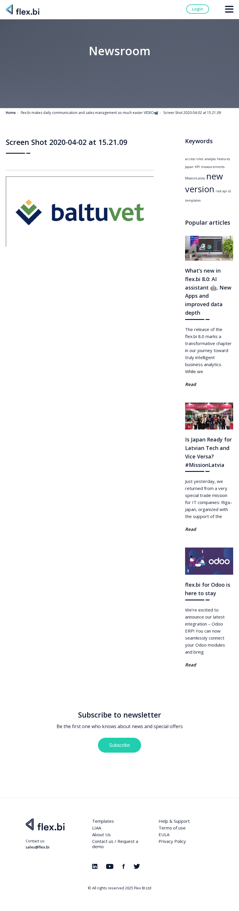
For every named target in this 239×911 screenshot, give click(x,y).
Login (197, 9)
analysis (210, 159)
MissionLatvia (195, 178)
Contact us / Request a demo (115, 843)
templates (193, 200)
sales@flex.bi (38, 847)
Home (11, 112)
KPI (197, 167)
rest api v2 (223, 191)
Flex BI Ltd (142, 888)
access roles (194, 159)
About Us (101, 834)
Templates (103, 821)
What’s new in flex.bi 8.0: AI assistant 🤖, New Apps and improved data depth (208, 291)
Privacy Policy (172, 841)
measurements (212, 167)
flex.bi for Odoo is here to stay (207, 589)
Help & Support (174, 821)
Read (190, 384)
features (223, 159)
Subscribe (119, 745)
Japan (189, 167)
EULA (164, 834)
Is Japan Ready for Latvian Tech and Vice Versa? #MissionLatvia (208, 452)
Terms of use (172, 828)
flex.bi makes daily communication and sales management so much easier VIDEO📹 (89, 112)
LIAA (96, 828)
